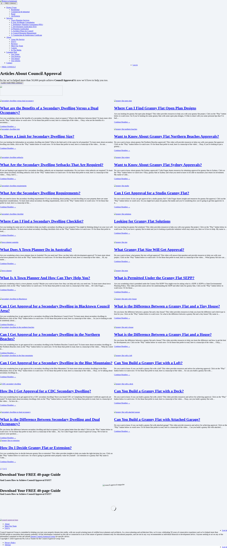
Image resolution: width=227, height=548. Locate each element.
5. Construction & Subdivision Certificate (26, 35)
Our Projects (15, 56)
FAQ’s (13, 42)
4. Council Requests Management (23, 33)
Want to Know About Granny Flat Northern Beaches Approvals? (166, 136)
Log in (135, 65)
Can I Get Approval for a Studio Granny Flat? (151, 193)
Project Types (11, 8)
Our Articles (15, 61)
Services (9, 18)
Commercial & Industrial (20, 12)
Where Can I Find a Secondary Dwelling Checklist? (41, 221)
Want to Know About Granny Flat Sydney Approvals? (158, 165)
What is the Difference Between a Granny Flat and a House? (163, 334)
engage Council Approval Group (43, 536)
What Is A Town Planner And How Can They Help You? (45, 278)
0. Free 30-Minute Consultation (23, 22)
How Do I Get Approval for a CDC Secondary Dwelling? (45, 391)
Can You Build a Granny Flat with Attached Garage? (157, 419)
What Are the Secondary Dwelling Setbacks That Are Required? (51, 165)
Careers (14, 48)
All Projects (15, 16)
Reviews (14, 44)
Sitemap (8, 545)
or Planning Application (20, 29)
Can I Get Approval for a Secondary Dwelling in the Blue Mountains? (56, 363)
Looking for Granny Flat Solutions (142, 221)
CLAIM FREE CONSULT (12, 83)
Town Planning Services (20, 20)
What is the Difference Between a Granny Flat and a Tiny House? (167, 306)
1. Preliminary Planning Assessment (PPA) (27, 25)
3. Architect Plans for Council (22, 31)
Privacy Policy (10, 543)
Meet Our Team (17, 46)
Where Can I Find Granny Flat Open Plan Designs (155, 108)
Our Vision (15, 54)
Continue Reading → (8, 126)
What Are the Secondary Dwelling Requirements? (40, 193)
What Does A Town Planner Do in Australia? (36, 249)
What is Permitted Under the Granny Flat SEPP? (154, 278)
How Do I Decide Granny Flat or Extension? (36, 448)
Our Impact (15, 59)
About (8, 37)
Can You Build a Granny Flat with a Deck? (149, 391)
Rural (13, 14)
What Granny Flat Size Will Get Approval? (149, 249)
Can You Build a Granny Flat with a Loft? (148, 363)
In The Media (16, 50)
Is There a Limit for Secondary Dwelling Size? (37, 136)
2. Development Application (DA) (24, 27)
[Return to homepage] (8, 1)
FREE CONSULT (10, 3)
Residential (15, 10)
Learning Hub (11, 52)
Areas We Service (17, 39)
